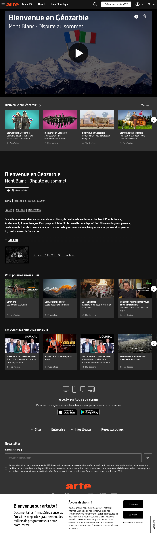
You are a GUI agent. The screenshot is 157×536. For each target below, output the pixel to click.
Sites (38, 430)
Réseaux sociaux (112, 430)
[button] (95, 4)
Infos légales (83, 430)
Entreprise (58, 430)
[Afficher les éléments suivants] (154, 120)
